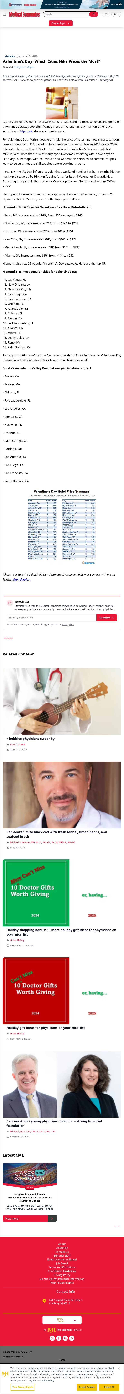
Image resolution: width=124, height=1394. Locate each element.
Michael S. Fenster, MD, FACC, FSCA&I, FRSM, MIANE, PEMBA (42, 842)
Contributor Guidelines (62, 1271)
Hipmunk (26, 131)
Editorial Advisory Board (62, 1259)
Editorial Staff (62, 1255)
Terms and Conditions (62, 1267)
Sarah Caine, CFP (46, 1131)
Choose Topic (58, 23)
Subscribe (105, 617)
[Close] (118, 1368)
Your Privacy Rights (62, 1282)
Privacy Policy (62, 1275)
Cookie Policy (47, 1380)
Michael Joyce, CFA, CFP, (23, 1131)
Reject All (109, 1387)
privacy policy (68, 624)
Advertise (62, 1248)
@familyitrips (21, 579)
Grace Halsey (17, 940)
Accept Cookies (87, 1387)
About (62, 1244)
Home (62, 1359)
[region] (62, 1378)
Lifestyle (8, 637)
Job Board (62, 1263)
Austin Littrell (17, 744)
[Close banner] (120, 4)
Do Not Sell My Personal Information (62, 1279)
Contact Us (62, 1251)
